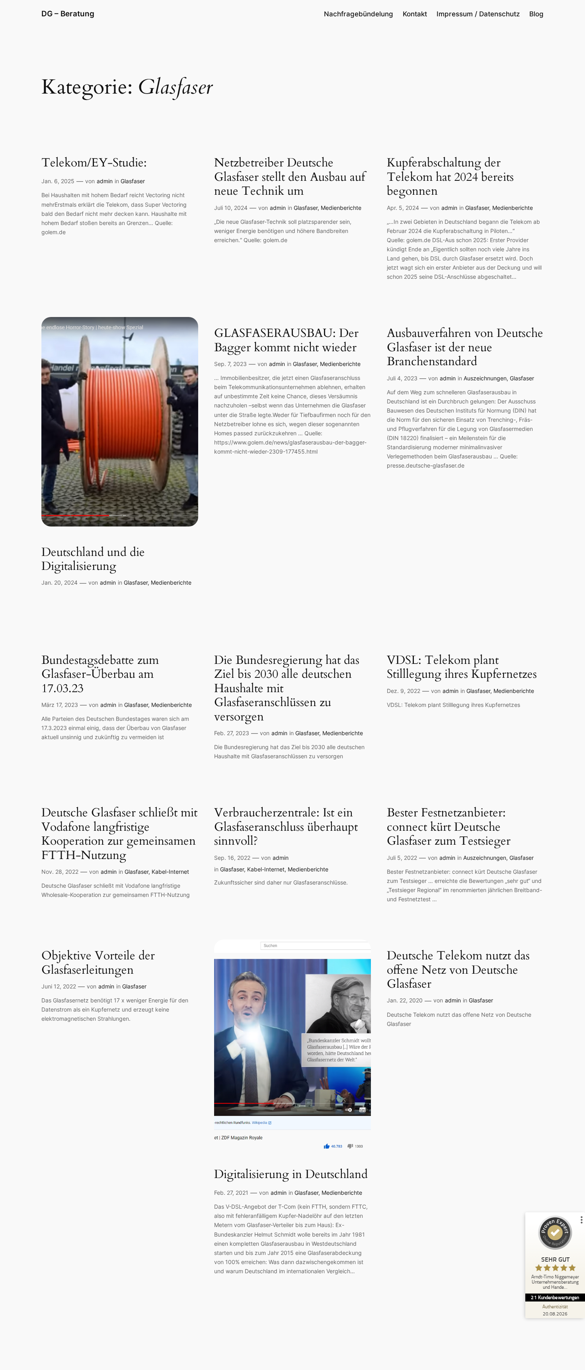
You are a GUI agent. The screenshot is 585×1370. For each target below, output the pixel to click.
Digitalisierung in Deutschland (291, 1175)
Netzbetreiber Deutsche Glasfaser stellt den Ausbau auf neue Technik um (289, 177)
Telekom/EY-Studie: (94, 163)
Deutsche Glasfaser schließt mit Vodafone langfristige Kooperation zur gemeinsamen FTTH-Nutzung (119, 834)
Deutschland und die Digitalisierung (93, 560)
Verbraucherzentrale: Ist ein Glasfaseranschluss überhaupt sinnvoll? (286, 827)
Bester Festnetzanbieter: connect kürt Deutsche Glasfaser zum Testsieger (449, 827)
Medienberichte (341, 207)
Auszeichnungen (485, 378)
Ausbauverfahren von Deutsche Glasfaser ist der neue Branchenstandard (465, 348)
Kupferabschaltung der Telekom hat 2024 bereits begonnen (450, 177)
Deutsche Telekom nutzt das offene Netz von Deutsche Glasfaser (458, 970)
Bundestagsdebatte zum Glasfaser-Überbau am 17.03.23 (100, 675)
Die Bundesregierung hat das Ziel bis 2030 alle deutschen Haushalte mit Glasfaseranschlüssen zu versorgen (286, 689)
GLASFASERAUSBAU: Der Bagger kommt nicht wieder (286, 341)
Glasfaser (133, 181)
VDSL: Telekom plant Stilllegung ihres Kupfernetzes (462, 668)
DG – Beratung (67, 13)
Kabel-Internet (170, 871)
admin (105, 181)
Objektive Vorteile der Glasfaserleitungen (98, 963)
